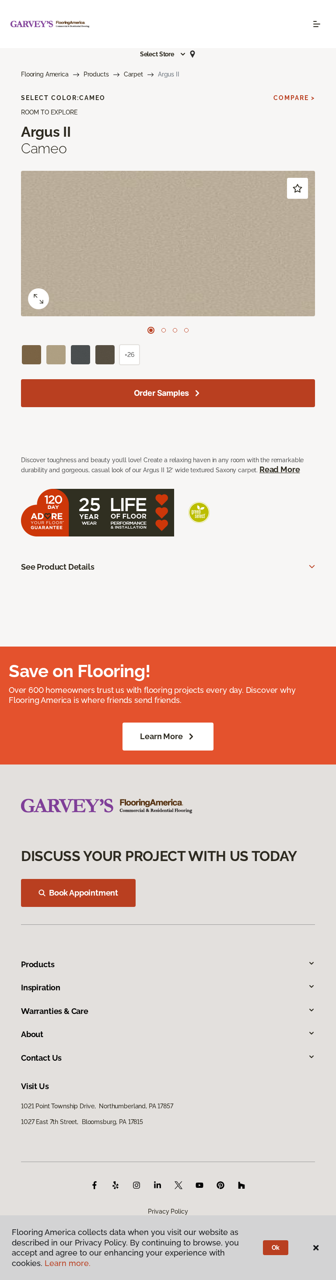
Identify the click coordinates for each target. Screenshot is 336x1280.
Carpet (133, 74)
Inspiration (40, 987)
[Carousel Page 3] (175, 330)
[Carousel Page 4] (186, 330)
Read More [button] (279, 469)
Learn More (161, 736)
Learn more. (68, 1263)
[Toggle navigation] (317, 24)
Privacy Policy (168, 1211)
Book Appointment (83, 892)
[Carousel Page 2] (163, 330)
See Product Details (57, 566)
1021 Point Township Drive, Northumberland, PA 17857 (97, 1106)
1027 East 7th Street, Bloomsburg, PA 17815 (82, 1121)
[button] (163, 54)
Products (96, 74)
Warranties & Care (54, 1011)
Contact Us (41, 1057)
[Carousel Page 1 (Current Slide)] (150, 330)
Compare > (294, 97)
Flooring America (45, 74)
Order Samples (161, 393)
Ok (276, 1247)
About (32, 1034)
